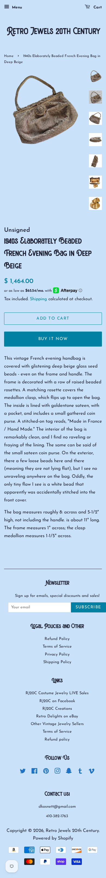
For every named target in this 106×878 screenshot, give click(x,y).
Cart (97, 7)
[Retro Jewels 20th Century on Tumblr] (80, 772)
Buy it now (53, 339)
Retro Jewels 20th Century (72, 830)
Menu (16, 7)
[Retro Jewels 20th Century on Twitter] (23, 772)
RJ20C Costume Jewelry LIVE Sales (57, 693)
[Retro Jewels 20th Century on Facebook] (34, 772)
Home (9, 56)
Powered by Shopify (53, 838)
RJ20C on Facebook (57, 701)
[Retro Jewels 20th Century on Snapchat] (69, 772)
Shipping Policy (57, 662)
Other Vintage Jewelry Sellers (57, 724)
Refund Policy (57, 639)
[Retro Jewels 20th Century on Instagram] (57, 772)
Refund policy (57, 740)
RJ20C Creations (57, 709)
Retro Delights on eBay (57, 716)
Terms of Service (57, 647)
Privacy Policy (57, 655)
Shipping (38, 299)
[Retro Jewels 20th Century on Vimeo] (92, 772)
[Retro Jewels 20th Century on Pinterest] (46, 772)
